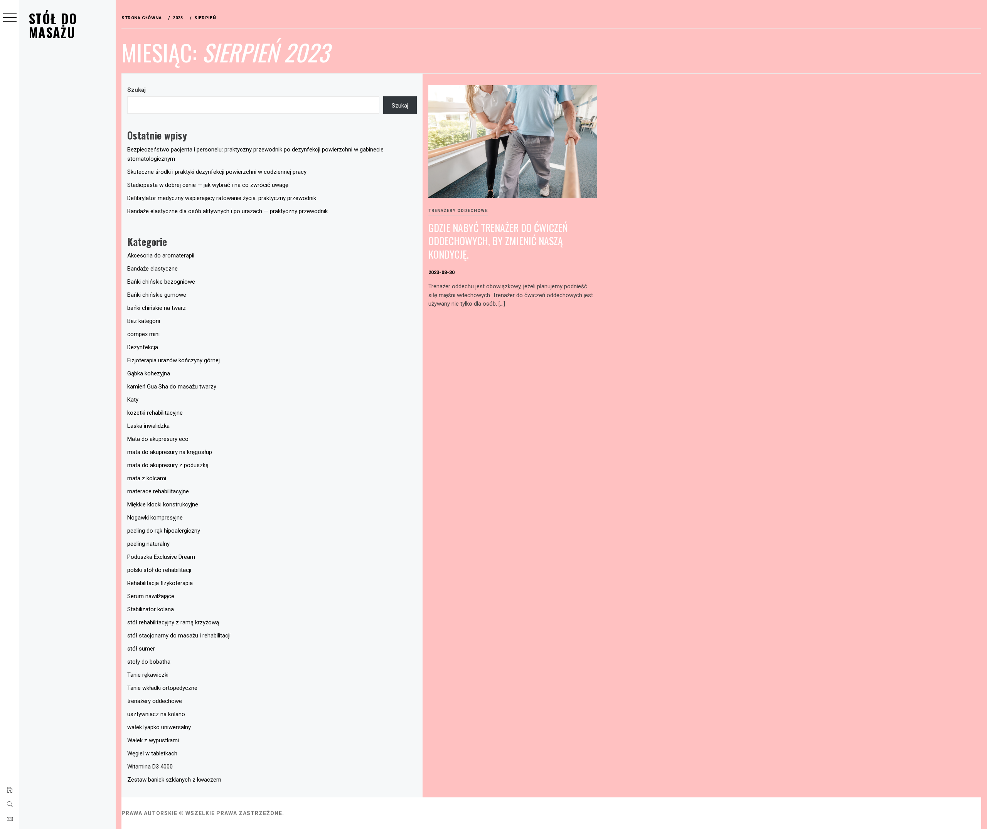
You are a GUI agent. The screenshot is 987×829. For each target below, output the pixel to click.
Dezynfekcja (142, 347)
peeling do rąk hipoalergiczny (163, 530)
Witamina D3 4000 (150, 766)
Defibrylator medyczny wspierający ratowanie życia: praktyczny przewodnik (221, 198)
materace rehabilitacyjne (158, 491)
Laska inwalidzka (148, 425)
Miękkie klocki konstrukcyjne (162, 504)
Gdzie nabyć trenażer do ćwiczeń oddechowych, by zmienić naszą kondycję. (498, 241)
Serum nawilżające (150, 596)
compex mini (143, 334)
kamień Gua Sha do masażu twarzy (171, 386)
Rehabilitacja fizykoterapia (160, 583)
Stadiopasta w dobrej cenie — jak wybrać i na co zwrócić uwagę (207, 185)
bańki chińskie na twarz (156, 307)
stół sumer (141, 648)
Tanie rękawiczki (147, 674)
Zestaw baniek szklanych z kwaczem (174, 779)
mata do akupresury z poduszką (168, 465)
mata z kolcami (146, 478)
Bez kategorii (143, 321)
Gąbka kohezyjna (148, 373)
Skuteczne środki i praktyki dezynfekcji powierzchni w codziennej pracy (217, 171)
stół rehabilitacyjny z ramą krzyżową (173, 622)
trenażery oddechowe (458, 210)
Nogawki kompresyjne (155, 517)
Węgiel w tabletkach (152, 753)
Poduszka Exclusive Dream (161, 556)
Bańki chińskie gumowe (156, 294)
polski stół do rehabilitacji (159, 570)
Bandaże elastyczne (152, 268)
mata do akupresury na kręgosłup (169, 452)
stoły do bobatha (148, 661)
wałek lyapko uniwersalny (159, 727)
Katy (132, 399)
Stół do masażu (53, 25)
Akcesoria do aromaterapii (160, 255)
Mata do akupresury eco (158, 439)
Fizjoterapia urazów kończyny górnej (173, 360)
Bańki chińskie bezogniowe (161, 281)
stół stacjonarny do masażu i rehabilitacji (179, 635)
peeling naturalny (148, 543)
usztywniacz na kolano (156, 714)
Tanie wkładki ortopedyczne (162, 687)
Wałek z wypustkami (153, 740)
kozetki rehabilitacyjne (155, 412)
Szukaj (136, 89)
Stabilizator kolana (150, 609)
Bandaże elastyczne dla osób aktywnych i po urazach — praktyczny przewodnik (227, 211)
